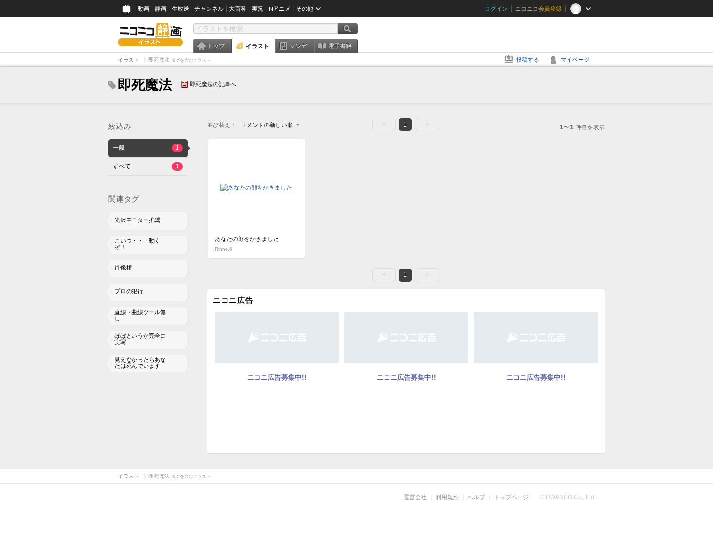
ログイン (496, 9)
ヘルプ (476, 497)
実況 (257, 9)
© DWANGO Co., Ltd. (568, 497)
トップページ (511, 497)
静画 (160, 9)
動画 (143, 9)
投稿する (527, 59)
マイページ (575, 59)
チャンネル (209, 9)
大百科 (237, 9)
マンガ (298, 46)
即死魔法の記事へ (213, 84)
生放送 (180, 9)
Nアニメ (280, 9)
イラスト (257, 46)
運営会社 (415, 497)
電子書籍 (340, 46)
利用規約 (447, 497)
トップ (216, 46)
